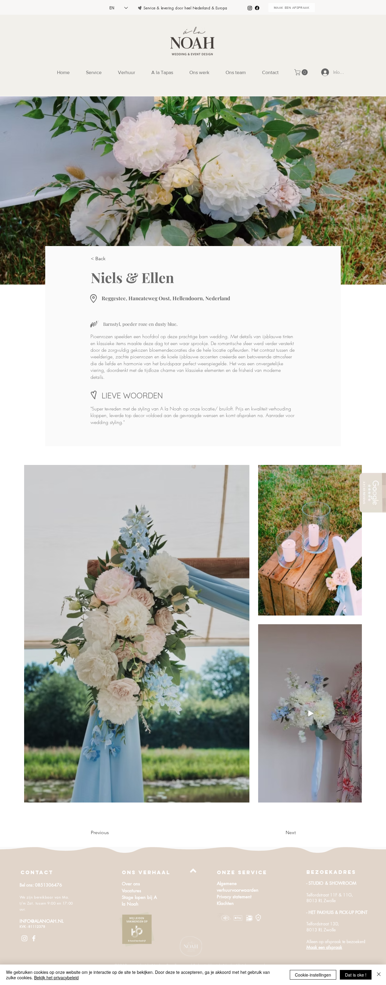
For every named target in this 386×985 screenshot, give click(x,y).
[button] (301, 72)
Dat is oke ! (355, 975)
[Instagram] (250, 8)
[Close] (378, 974)
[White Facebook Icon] (34, 938)
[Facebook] (257, 8)
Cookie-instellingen (313, 975)
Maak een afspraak (324, 947)
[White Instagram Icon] (24, 938)
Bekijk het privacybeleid (56, 977)
